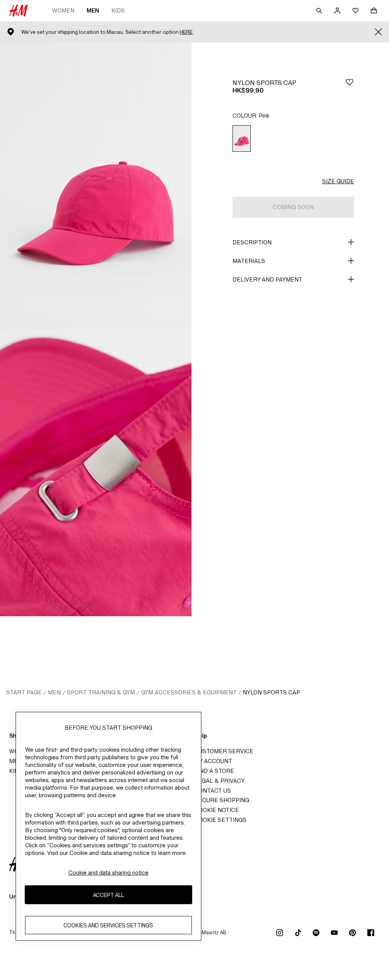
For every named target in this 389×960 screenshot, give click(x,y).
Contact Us (212, 790)
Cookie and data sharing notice (108, 872)
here (186, 32)
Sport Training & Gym (101, 692)
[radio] (241, 138)
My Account (213, 761)
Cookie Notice (216, 810)
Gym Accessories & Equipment (189, 692)
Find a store (214, 771)
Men (93, 10)
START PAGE (24, 692)
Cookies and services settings (108, 925)
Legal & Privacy (219, 780)
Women (63, 10)
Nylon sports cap (271, 692)
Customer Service (223, 751)
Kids (118, 10)
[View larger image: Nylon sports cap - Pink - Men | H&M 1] (95, 185)
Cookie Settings (220, 820)
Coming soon (293, 207)
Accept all (108, 895)
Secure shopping (221, 800)
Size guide (338, 181)
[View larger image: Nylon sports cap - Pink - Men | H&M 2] (95, 472)
